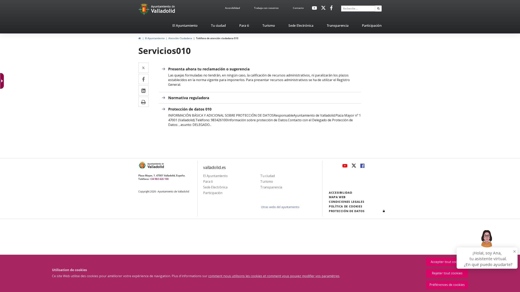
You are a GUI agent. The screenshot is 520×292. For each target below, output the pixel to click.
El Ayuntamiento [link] (155, 38)
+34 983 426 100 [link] (159, 179)
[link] (232, 8)
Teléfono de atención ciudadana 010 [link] (217, 38)
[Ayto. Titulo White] (163, 9)
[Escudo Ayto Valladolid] (142, 165)
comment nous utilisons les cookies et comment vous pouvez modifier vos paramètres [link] (273, 276)
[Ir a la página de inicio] (144, 9)
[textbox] (358, 8)
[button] (378, 8)
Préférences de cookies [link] (447, 284)
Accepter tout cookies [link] (447, 262)
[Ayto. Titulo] (155, 165)
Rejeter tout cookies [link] (447, 273)
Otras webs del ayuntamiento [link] (280, 207)
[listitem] (185, 26)
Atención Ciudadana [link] (180, 38)
